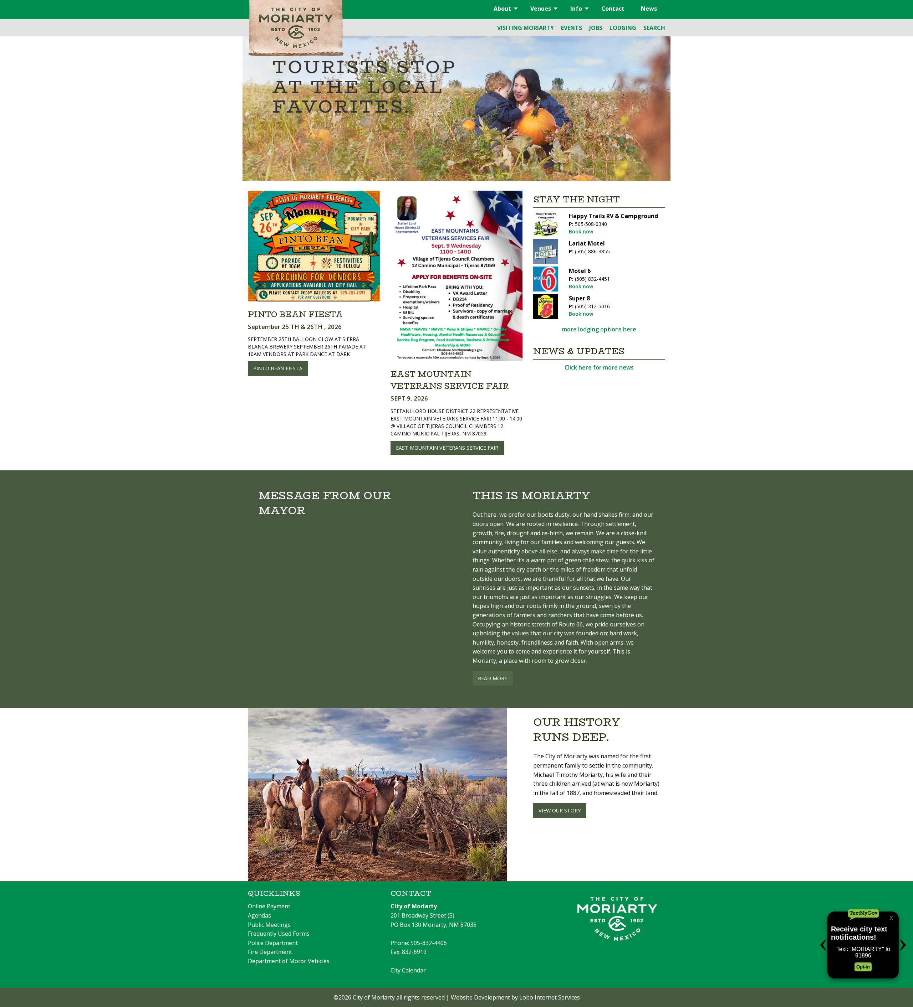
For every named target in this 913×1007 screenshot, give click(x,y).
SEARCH (654, 28)
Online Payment (269, 906)
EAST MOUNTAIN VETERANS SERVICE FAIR (447, 447)
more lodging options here (599, 329)
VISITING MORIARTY (525, 28)
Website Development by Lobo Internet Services (515, 997)
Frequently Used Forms (279, 934)
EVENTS (571, 28)
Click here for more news (599, 367)
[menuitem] (503, 8)
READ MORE (492, 678)
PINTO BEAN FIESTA (277, 368)
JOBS (595, 28)
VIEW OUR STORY (560, 810)
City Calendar (408, 970)
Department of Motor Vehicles (289, 961)
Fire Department (270, 952)
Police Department (273, 943)
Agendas (259, 915)
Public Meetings (269, 925)
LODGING (622, 28)
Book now (581, 231)
